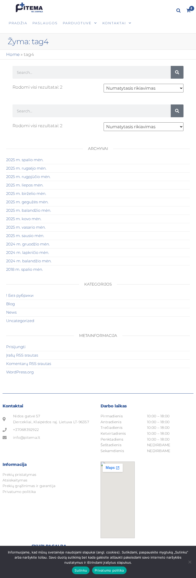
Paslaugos (45, 23)
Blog (10, 303)
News (11, 312)
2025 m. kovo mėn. (23, 218)
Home (13, 54)
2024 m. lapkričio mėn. (27, 252)
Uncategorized (20, 320)
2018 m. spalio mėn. (24, 269)
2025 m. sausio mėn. (25, 235)
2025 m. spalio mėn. (24, 159)
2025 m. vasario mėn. (26, 227)
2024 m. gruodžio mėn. (28, 244)
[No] (189, 561)
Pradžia (18, 23)
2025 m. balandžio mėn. (28, 210)
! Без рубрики (19, 295)
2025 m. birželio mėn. (26, 193)
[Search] (177, 72)
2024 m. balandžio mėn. (29, 260)
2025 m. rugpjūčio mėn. (28, 176)
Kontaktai (114, 23)
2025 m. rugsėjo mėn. (26, 168)
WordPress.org (20, 372)
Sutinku (81, 570)
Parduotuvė (77, 23)
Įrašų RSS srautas (22, 355)
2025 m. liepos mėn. (24, 185)
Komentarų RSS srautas (28, 363)
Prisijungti (16, 346)
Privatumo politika (109, 570)
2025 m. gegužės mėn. (27, 201)
